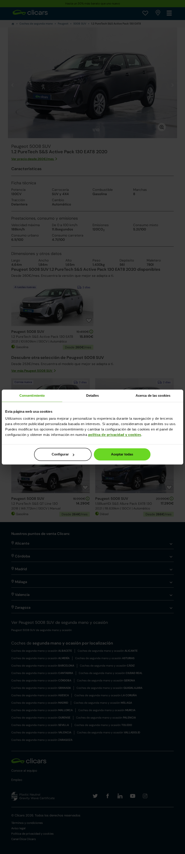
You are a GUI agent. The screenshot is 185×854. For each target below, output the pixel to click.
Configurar (60, 454)
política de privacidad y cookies (114, 435)
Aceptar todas (122, 454)
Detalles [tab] (92, 395)
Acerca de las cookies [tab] (153, 395)
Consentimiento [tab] (32, 395)
